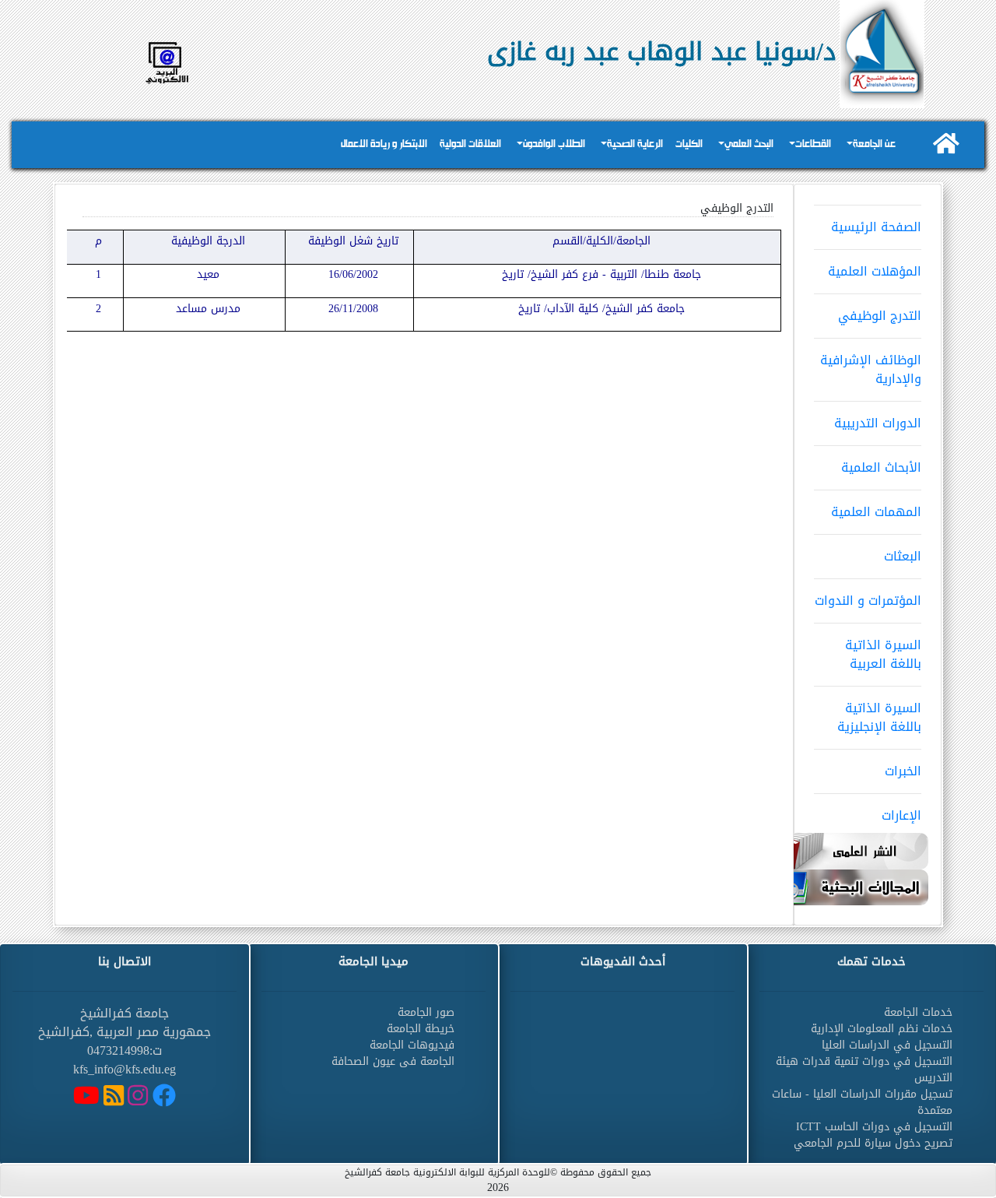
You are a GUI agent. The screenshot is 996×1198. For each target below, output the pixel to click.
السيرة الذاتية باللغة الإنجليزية (879, 717)
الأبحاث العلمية (881, 467)
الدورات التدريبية (877, 423)
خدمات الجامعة (918, 1012)
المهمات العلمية (876, 512)
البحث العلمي (748, 144)
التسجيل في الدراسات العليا (887, 1045)
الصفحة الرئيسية (876, 227)
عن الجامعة (874, 144)
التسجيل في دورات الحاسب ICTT (874, 1126)
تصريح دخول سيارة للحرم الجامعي (873, 1143)
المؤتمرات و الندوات (868, 600)
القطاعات (813, 144)
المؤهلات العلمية (874, 271)
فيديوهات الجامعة (412, 1045)
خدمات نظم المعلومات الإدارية (881, 1028)
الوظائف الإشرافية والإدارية (870, 369)
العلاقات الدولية (470, 144)
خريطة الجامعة (420, 1028)
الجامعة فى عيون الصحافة (392, 1061)
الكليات (689, 144)
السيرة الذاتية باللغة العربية (883, 654)
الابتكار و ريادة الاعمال (384, 144)
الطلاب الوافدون (554, 144)
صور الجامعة (426, 1012)
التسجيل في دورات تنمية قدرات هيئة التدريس (864, 1069)
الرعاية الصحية (635, 144)
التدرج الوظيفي (879, 316)
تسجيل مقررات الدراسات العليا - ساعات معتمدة (862, 1102)
